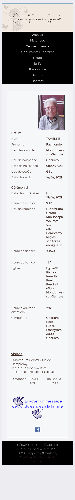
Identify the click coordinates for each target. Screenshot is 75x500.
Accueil (37, 35)
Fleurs (37, 58)
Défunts (37, 75)
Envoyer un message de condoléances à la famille (37, 404)
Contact (38, 81)
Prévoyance (37, 69)
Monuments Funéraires (37, 52)
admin (37, 461)
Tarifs (38, 64)
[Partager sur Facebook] (37, 431)
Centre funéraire (37, 46)
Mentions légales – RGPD (37, 457)
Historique (37, 41)
